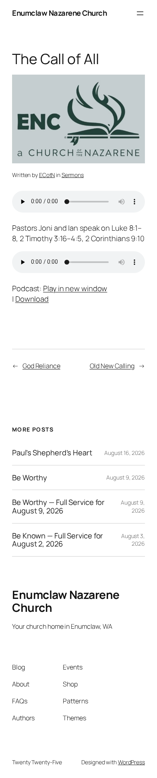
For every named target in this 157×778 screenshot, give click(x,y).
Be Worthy (29, 477)
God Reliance (41, 365)
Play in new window (75, 288)
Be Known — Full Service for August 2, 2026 (57, 540)
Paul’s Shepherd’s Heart (52, 452)
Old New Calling (112, 365)
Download (32, 299)
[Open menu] (140, 13)
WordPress (131, 762)
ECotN (47, 175)
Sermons (73, 175)
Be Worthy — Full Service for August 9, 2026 (58, 506)
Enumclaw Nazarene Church (59, 13)
